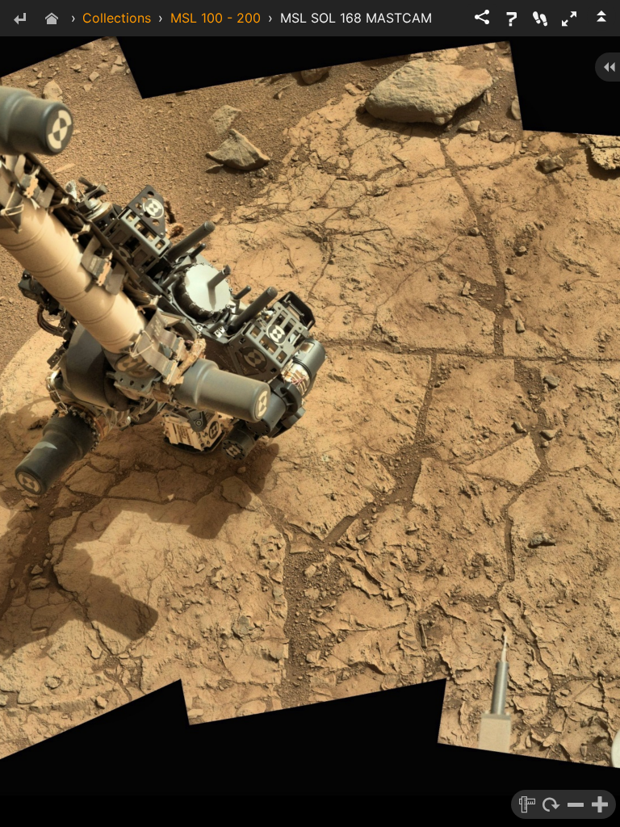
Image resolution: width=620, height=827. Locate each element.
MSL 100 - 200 (215, 18)
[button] (569, 18)
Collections (116, 18)
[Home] (52, 20)
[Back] (19, 20)
